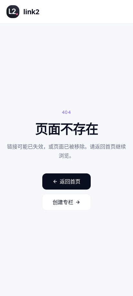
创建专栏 (63, 202)
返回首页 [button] (70, 181)
